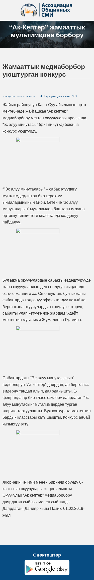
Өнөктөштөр (47, 555)
